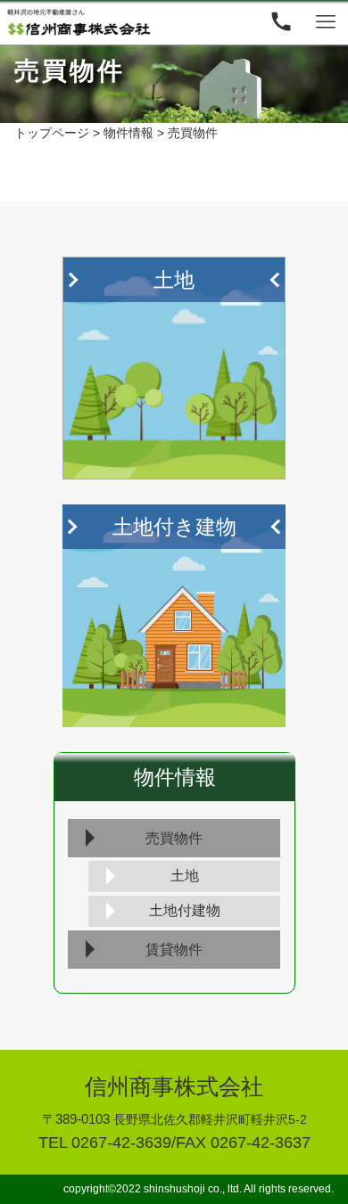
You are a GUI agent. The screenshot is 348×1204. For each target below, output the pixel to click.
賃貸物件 (174, 949)
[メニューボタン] (325, 22)
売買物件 (174, 838)
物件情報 (175, 777)
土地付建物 (184, 910)
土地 (184, 875)
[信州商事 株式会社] (79, 22)
